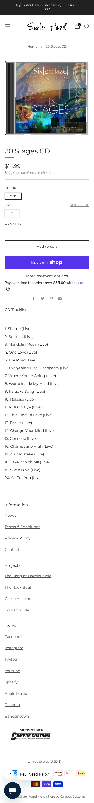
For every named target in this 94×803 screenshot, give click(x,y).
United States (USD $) (44, 762)
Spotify (11, 682)
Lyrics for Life (17, 610)
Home (32, 46)
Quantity (13, 224)
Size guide (79, 205)
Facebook (13, 636)
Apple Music (16, 693)
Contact (12, 549)
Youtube (12, 671)
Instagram (14, 648)
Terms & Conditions (22, 527)
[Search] (86, 26)
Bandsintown (17, 716)
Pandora (12, 705)
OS (12, 213)
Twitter (11, 659)
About (10, 515)
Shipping (12, 173)
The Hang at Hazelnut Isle (28, 576)
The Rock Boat (18, 587)
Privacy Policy (18, 538)
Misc (13, 196)
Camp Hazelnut (19, 599)
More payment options (47, 276)
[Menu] (7, 26)
